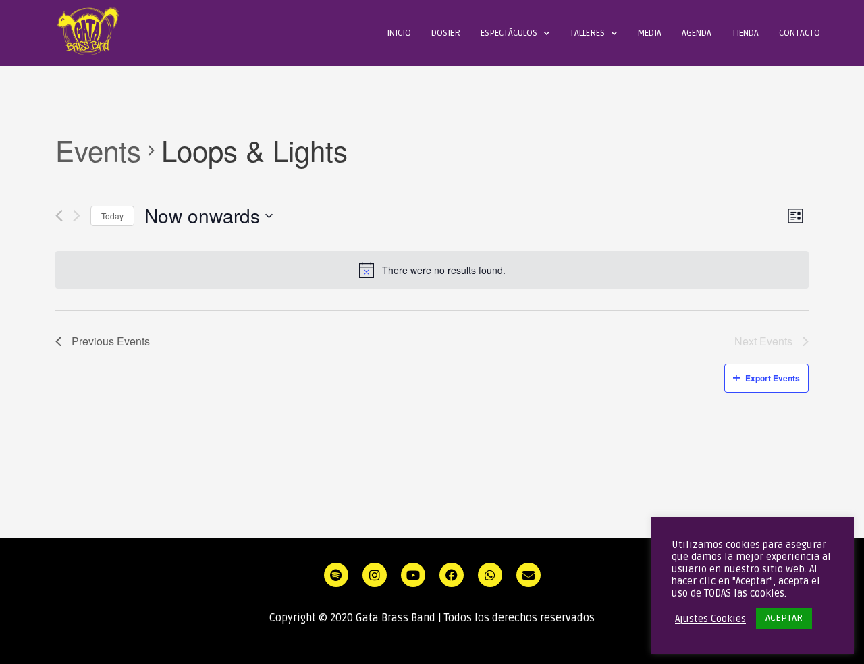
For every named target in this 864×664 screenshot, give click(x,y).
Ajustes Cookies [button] (710, 619)
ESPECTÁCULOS (509, 33)
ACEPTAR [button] (784, 618)
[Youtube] (413, 575)
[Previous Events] (59, 215)
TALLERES (587, 33)
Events (98, 150)
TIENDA (745, 33)
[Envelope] (528, 575)
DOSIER (445, 33)
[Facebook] (451, 575)
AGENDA (696, 33)
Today (112, 215)
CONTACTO (799, 33)
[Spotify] (336, 575)
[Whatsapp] (490, 575)
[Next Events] (76, 215)
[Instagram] (374, 575)
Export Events (772, 378)
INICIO (399, 33)
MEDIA (649, 33)
